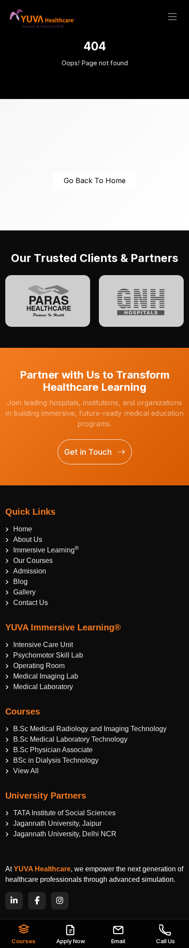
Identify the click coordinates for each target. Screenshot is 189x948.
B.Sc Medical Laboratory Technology (70, 739)
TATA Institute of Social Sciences (64, 813)
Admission (29, 571)
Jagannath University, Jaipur (57, 823)
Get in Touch (89, 451)
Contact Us (30, 602)
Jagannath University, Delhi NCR (64, 834)
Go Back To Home (95, 180)
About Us (27, 539)
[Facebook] (37, 900)
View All (26, 771)
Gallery (24, 592)
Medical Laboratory (43, 686)
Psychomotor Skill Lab (48, 655)
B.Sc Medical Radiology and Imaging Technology (90, 728)
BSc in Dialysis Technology (55, 760)
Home (22, 529)
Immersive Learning (46, 549)
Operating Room (39, 665)
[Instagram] (60, 900)
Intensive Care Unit (43, 644)
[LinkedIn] (14, 900)
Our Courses (33, 560)
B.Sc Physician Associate (53, 749)
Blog (20, 581)
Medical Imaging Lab (45, 676)
